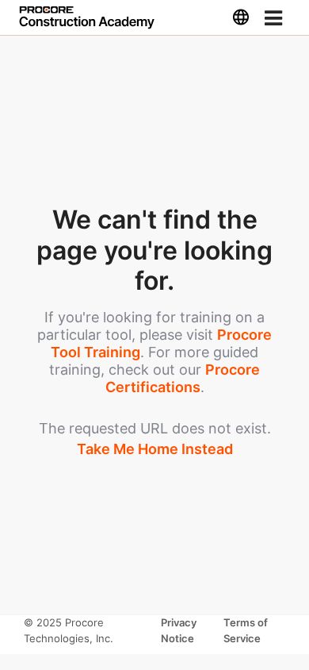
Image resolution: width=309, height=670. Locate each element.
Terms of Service (245, 630)
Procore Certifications (183, 378)
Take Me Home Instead (155, 449)
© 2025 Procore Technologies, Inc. (68, 630)
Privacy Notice (179, 630)
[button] (241, 17)
